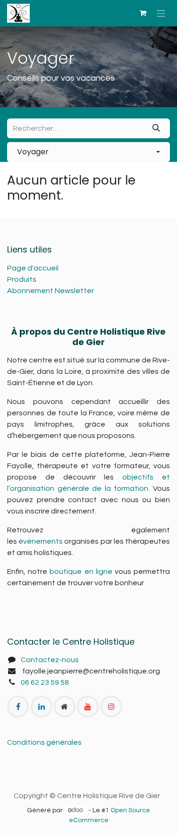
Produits (21, 279)
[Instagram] (111, 706)
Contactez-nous (50, 660)
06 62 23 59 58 (45, 682)
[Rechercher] (156, 128)
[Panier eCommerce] (143, 13)
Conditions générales (44, 742)
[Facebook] (17, 706)
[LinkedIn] (41, 706)
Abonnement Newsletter (50, 290)
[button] (88, 152)
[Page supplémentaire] (64, 706)
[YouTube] (87, 706)
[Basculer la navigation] (161, 13)
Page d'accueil (33, 268)
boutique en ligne (81, 571)
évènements (40, 541)
